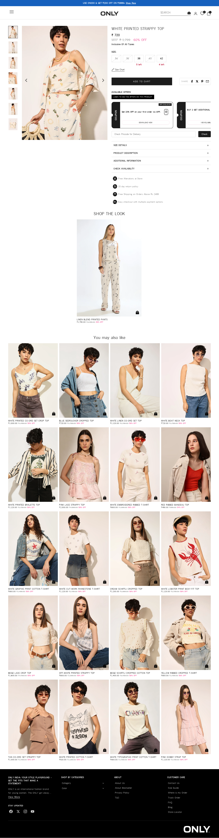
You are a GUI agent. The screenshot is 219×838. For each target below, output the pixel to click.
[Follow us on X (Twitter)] (18, 811)
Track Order (174, 797)
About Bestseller (123, 788)
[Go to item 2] (13, 47)
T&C (117, 797)
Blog (170, 807)
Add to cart (142, 81)
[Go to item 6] (13, 109)
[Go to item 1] (13, 32)
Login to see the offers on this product (132, 97)
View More (14, 797)
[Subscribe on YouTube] (32, 811)
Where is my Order (177, 792)
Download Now (145, 122)
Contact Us (173, 783)
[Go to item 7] (13, 124)
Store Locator (175, 812)
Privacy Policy (122, 792)
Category (66, 783)
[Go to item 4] (13, 78)
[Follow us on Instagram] (25, 811)
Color (64, 788)
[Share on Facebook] (192, 81)
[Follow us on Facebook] (11, 811)
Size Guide (173, 788)
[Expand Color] (103, 788)
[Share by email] (207, 81)
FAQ (170, 802)
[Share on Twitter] (197, 81)
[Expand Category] (103, 783)
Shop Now (131, 3)
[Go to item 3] (13, 63)
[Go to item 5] (13, 93)
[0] (202, 13)
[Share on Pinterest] (202, 81)
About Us (120, 783)
